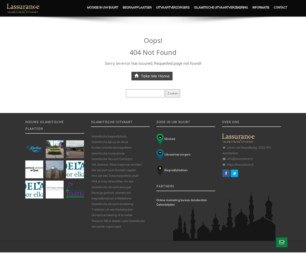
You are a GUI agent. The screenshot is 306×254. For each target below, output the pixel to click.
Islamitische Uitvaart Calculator (112, 159)
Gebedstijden (165, 204)
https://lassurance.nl (240, 164)
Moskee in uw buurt (102, 7)
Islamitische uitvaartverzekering (221, 7)
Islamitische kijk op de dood (110, 142)
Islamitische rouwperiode (108, 153)
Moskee (169, 139)
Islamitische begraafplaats (109, 136)
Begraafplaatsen (137, 7)
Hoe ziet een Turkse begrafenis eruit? (115, 175)
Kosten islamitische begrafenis (112, 147)
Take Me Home (155, 76)
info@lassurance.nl (239, 158)
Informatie (260, 7)
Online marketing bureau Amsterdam (181, 200)
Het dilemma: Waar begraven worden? (117, 164)
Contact (280, 7)
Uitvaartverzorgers (173, 7)
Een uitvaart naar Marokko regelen (114, 170)
